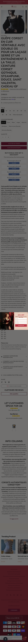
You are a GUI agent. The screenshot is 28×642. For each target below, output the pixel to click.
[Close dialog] (27, 312)
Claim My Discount (21, 325)
